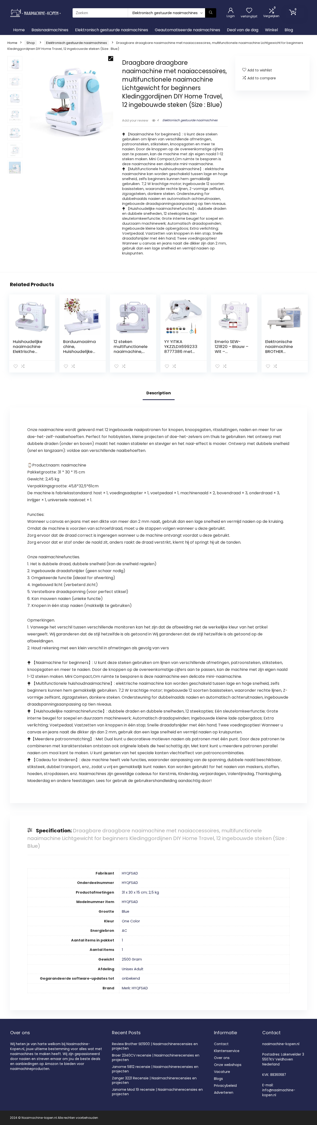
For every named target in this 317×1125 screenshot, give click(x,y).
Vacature (222, 1071)
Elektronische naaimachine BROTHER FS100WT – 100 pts (279, 351)
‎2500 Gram (132, 959)
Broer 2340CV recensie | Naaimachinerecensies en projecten (155, 1057)
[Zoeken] (210, 13)
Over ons (222, 1057)
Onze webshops (227, 1064)
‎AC (124, 930)
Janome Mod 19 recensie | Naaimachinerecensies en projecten (157, 1091)
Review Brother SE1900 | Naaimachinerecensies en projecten (155, 1046)
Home (19, 30)
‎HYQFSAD (130, 873)
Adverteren (223, 1092)
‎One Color (131, 921)
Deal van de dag (242, 30)
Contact (221, 1043)
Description (158, 393)
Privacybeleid (225, 1085)
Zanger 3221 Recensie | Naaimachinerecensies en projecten (154, 1080)
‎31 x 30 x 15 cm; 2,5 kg (140, 892)
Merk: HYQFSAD (135, 988)
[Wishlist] (249, 11)
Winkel (271, 30)
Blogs (218, 1078)
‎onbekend (131, 978)
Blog (289, 30)
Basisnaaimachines (49, 30)
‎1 (122, 940)
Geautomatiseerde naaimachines (187, 30)
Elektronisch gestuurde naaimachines (111, 30)
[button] (110, 58)
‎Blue (125, 911)
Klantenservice (226, 1050)
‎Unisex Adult (132, 969)
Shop (30, 42)
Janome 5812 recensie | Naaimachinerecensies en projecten (155, 1069)
